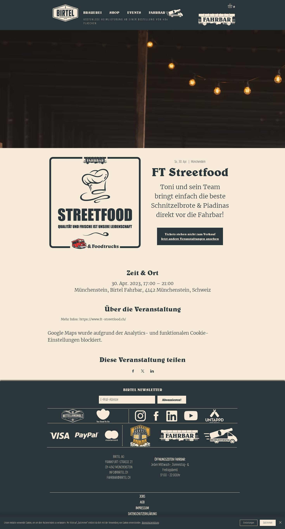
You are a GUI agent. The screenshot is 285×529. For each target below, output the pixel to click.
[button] (233, 5)
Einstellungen (248, 522)
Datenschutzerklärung (150, 522)
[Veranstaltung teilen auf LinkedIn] (152, 371)
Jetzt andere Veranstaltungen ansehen (190, 239)
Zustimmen (267, 522)
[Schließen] (280, 523)
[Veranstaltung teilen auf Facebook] (133, 371)
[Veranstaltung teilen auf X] (142, 371)
